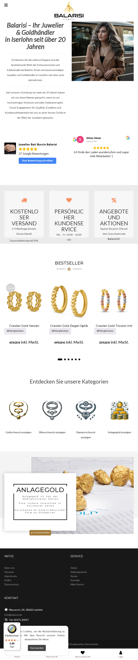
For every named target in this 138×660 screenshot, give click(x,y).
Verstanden (36, 647)
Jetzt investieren (40, 532)
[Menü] (18, 624)
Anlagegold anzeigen (119, 432)
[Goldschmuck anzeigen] (18, 409)
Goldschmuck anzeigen (18, 432)
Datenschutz (11, 584)
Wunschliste (82, 657)
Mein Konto (77, 584)
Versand (9, 571)
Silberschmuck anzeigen (52, 432)
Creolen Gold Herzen (24, 326)
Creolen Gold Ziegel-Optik (69, 326)
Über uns (9, 567)
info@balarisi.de (13, 614)
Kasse (73, 576)
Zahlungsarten (78, 571)
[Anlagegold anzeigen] (119, 409)
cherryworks (91, 644)
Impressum (10, 576)
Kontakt (75, 580)
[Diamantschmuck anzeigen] (86, 409)
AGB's (8, 580)
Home (73, 567)
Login (120, 657)
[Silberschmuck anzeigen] (52, 409)
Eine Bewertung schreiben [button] (37, 160)
